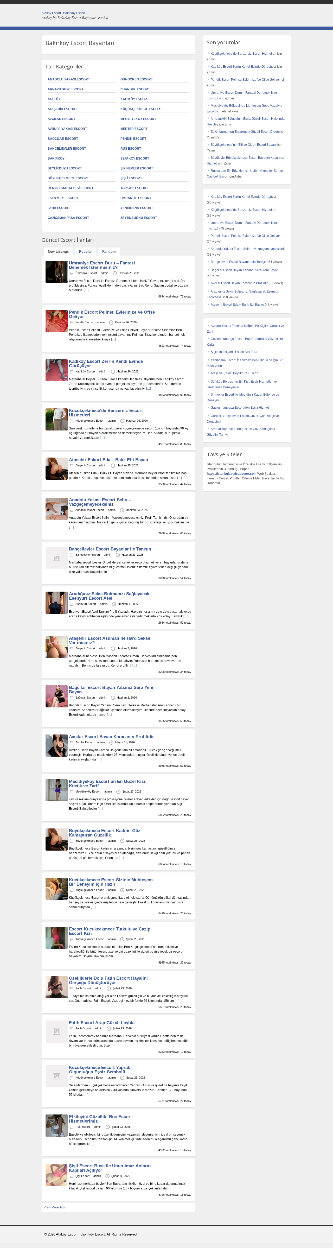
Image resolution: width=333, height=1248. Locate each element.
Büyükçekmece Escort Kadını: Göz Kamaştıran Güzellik (104, 833)
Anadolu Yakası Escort (69, 79)
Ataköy (54, 99)
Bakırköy (56, 158)
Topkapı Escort (134, 188)
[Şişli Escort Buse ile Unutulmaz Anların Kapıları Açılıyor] (57, 1185)
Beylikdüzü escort (65, 168)
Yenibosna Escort (136, 208)
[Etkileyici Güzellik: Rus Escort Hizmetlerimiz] (57, 1135)
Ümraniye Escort (135, 198)
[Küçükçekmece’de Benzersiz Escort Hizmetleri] (57, 429)
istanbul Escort (135, 89)
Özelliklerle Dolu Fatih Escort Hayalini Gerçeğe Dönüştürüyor (108, 980)
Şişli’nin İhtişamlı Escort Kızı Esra (234, 352)
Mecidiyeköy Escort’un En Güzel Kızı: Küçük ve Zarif (108, 783)
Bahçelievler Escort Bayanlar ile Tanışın (110, 549)
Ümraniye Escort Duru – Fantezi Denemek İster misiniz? (102, 265)
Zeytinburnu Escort (138, 218)
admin (104, 273)
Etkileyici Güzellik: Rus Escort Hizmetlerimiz (100, 1119)
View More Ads (54, 1207)
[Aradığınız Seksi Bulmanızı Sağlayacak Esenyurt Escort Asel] (57, 613)
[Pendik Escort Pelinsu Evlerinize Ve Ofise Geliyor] (57, 331)
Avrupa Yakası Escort (67, 129)
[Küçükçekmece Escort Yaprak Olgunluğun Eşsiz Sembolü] (57, 1086)
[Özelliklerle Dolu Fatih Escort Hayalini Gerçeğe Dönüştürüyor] (57, 997)
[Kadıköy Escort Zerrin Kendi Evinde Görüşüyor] (57, 380)
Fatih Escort (59, 208)
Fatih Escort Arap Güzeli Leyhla (102, 1022)
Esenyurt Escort (63, 198)
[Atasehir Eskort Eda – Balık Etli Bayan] (57, 478)
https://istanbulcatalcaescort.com (232, 474)
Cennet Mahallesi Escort (70, 188)
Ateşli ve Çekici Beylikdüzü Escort (234, 373)
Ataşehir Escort (62, 109)
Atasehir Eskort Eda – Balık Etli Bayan (108, 459)
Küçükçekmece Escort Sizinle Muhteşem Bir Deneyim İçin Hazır (111, 882)
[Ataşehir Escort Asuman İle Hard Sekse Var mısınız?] (57, 657)
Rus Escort (130, 148)
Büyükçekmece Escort (68, 178)
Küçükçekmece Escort (141, 109)
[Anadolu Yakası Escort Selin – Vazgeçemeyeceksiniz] (57, 519)
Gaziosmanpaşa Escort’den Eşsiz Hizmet (240, 407)
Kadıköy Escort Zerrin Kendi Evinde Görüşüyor (106, 363)
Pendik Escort (133, 139)
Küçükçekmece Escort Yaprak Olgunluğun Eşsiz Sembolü (99, 1069)
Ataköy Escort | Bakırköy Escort (63, 13)
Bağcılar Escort (63, 139)
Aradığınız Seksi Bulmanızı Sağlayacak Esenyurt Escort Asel (109, 596)
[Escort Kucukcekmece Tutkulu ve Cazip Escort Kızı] (57, 948)
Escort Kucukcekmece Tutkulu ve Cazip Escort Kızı (109, 931)
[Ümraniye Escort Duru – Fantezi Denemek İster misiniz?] (57, 282)
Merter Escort (134, 129)
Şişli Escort (131, 178)
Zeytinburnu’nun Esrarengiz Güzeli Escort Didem (245, 132)
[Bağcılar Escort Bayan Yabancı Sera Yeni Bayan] (57, 706)
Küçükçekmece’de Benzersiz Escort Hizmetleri (106, 412)
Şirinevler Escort (136, 168)
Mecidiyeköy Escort (138, 119)
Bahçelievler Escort (67, 148)
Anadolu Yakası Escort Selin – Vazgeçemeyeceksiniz (100, 502)
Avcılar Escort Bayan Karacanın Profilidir (111, 736)
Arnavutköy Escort (66, 89)
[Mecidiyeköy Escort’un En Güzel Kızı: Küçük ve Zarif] (57, 800)
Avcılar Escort (61, 119)
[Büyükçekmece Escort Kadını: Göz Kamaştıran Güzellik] (57, 849)
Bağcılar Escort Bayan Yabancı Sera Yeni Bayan (111, 689)
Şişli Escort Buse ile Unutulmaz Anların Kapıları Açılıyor (110, 1168)
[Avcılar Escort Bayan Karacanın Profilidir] (57, 755)
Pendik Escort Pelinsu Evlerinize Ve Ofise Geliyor (112, 314)
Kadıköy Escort (134, 99)
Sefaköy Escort (134, 158)
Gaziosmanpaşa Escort (68, 218)
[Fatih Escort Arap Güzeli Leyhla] (57, 1041)
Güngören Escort (136, 79)
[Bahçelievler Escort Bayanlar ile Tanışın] (57, 568)
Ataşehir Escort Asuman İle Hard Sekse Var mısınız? (109, 640)
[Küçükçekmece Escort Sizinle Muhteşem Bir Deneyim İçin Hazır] (57, 899)
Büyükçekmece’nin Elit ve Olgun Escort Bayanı (244, 145)
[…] (86, 290)
